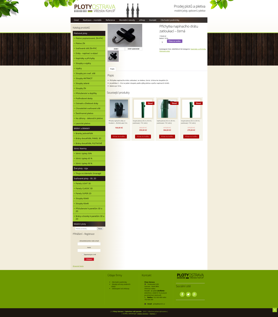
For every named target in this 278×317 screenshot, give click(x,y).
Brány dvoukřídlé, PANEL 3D (88, 138)
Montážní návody (127, 20)
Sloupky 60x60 (82, 198)
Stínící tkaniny (80, 148)
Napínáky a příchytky (85, 58)
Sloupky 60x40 (82, 203)
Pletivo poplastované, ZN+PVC (89, 38)
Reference (110, 20)
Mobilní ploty (80, 224)
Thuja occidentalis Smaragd (88, 173)
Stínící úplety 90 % (84, 163)
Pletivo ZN (80, 43)
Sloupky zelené (82, 83)
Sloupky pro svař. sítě (85, 73)
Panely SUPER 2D (83, 193)
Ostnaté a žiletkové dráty (87, 103)
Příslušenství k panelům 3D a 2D (89, 209)
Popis (112, 69)
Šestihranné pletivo (84, 113)
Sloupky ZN (81, 88)
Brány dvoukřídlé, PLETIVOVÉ (89, 143)
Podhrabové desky (84, 98)
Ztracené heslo (78, 266)
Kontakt (152, 20)
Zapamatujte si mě (90, 254)
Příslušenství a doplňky (86, 93)
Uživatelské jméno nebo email (89, 241)
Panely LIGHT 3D (83, 183)
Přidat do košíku (175, 41)
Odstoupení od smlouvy (120, 289)
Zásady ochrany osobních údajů (120, 285)
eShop (142, 20)
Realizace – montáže (92, 20)
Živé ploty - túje (81, 168)
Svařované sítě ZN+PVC (86, 48)
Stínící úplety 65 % (84, 158)
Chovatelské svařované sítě (88, 108)
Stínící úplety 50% (84, 153)
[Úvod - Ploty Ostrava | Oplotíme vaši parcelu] (94, 8)
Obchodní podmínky (170, 20)
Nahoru (152, 314)
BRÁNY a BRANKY (82, 128)
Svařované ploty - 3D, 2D (85, 178)
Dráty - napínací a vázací (87, 53)
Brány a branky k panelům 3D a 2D (90, 217)
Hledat (100, 228)
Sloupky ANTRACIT (84, 78)
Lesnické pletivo (83, 123)
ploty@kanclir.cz (159, 304)
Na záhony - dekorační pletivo (89, 118)
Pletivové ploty (80, 33)
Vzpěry (79, 68)
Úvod (76, 20)
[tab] (112, 69)
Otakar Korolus (142, 314)
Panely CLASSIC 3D (84, 188)
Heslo (89, 247)
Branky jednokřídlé (84, 133)
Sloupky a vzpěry (83, 63)
